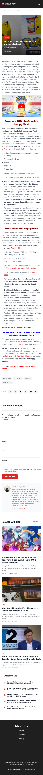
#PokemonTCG (30, 265)
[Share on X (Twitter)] (15, 392)
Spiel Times (21, 344)
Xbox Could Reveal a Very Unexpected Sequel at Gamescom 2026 (20, 609)
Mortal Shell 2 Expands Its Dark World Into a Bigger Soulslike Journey (22, 707)
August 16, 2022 (33, 177)
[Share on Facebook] (10, 392)
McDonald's (18, 378)
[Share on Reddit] (31, 392)
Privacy (21, 739)
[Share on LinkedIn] (20, 392)
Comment (5, 419)
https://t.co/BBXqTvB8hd (13, 261)
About (21, 731)
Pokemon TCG (18, 69)
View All (35, 522)
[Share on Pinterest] (26, 392)
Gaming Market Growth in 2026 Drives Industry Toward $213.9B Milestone (20, 683)
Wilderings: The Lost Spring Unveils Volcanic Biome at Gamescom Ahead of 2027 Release (22, 689)
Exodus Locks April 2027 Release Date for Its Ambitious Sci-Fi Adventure (22, 695)
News (3, 554)
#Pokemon (10, 268)
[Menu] (39, 4)
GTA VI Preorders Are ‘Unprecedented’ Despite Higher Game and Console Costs (21, 657)
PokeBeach (15, 248)
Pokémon (12, 366)
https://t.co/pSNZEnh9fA (15, 265)
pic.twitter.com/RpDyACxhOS (25, 268)
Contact (21, 735)
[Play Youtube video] (21, 106)
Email (4, 451)
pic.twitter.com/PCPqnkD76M (22, 173)
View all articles (17, 509)
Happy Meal (7, 378)
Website (4, 460)
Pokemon (24, 62)
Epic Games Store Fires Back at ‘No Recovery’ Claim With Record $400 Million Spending (19, 560)
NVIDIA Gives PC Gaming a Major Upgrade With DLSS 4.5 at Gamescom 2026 (21, 701)
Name (4, 441)
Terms (21, 743)
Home (3, 10)
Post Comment (9, 477)
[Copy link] (36, 392)
